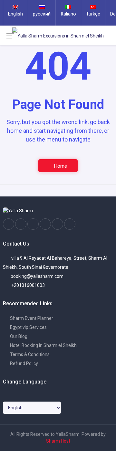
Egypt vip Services (28, 327)
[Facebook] (8, 224)
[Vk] (57, 224)
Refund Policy (23, 363)
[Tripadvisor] (33, 224)
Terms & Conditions (29, 354)
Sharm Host (58, 441)
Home (60, 166)
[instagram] (21, 224)
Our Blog (18, 336)
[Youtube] (45, 224)
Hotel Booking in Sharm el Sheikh (43, 345)
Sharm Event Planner (31, 318)
